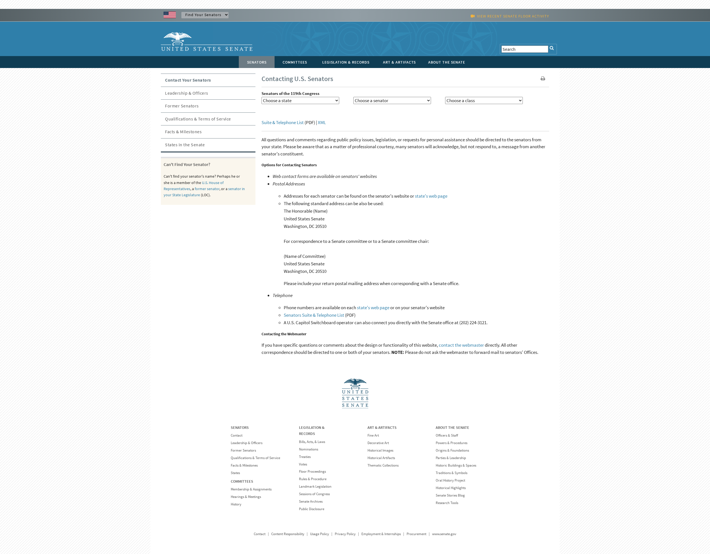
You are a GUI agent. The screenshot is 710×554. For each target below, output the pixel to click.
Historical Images (380, 450)
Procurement (416, 534)
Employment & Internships (381, 534)
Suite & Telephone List (283, 122)
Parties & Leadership (451, 457)
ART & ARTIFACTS (382, 427)
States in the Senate (185, 144)
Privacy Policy (345, 534)
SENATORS (240, 427)
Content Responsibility (287, 534)
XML (322, 122)
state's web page (431, 196)
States (235, 472)
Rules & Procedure (312, 479)
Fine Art (373, 435)
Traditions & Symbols (451, 472)
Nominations (308, 449)
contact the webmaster (461, 345)
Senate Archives (311, 501)
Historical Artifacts (381, 457)
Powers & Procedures (451, 442)
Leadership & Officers (186, 93)
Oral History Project (450, 480)
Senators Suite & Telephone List (314, 315)
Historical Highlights (451, 487)
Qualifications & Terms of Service (198, 119)
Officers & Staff (447, 435)
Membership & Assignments (251, 489)
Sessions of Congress (314, 494)
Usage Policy (319, 534)
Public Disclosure (311, 509)
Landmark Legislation (315, 486)
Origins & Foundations (452, 450)
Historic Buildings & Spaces (456, 465)
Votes (303, 464)
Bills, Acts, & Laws (312, 441)
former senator (207, 188)
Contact (236, 435)
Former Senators (182, 106)
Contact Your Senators (188, 80)
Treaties (305, 456)
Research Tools (447, 502)
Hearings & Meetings (246, 496)
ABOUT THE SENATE (452, 427)
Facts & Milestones (183, 131)
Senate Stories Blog (450, 495)
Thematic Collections (383, 465)
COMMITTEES (242, 481)
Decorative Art (378, 442)
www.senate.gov (444, 534)
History (236, 504)
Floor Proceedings (312, 471)
